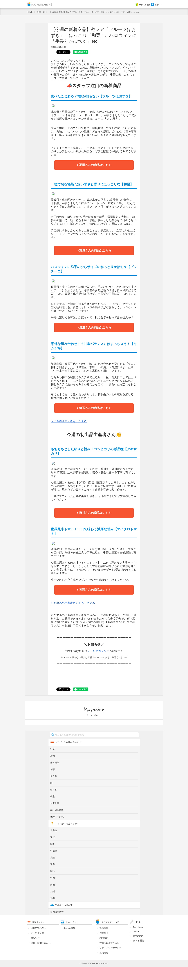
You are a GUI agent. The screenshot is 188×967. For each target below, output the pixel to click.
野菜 (52, 749)
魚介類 (53, 776)
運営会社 (104, 928)
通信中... (158, 5)
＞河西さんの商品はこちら (94, 589)
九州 (52, 891)
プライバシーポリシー (111, 947)
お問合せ (104, 933)
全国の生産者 (57, 912)
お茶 (52, 769)
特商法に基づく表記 (109, 943)
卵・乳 (53, 789)
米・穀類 (54, 762)
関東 (52, 844)
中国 (52, 878)
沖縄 (52, 898)
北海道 (53, 830)
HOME (29, 12)
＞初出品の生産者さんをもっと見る (73, 602)
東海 (52, 864)
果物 (52, 756)
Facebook (138, 927)
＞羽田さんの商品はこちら (94, 164)
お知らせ (35, 938)
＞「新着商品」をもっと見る (69, 421)
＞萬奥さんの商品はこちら (94, 250)
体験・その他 (57, 817)
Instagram (138, 936)
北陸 (52, 857)
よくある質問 (37, 933)
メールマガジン (96, 650)
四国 (52, 884)
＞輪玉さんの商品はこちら (94, 407)
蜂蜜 (52, 796)
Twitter (136, 931)
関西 (52, 871)
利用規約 (104, 938)
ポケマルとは (144, 5)
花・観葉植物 (57, 810)
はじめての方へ (38, 928)
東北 (52, 837)
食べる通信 (138, 940)
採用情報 (104, 952)
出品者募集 (69, 928)
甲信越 (53, 851)
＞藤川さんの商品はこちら (94, 512)
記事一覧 (41, 12)
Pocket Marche (39, 4)
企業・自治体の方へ (40, 943)
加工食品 (54, 803)
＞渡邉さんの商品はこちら (94, 327)
